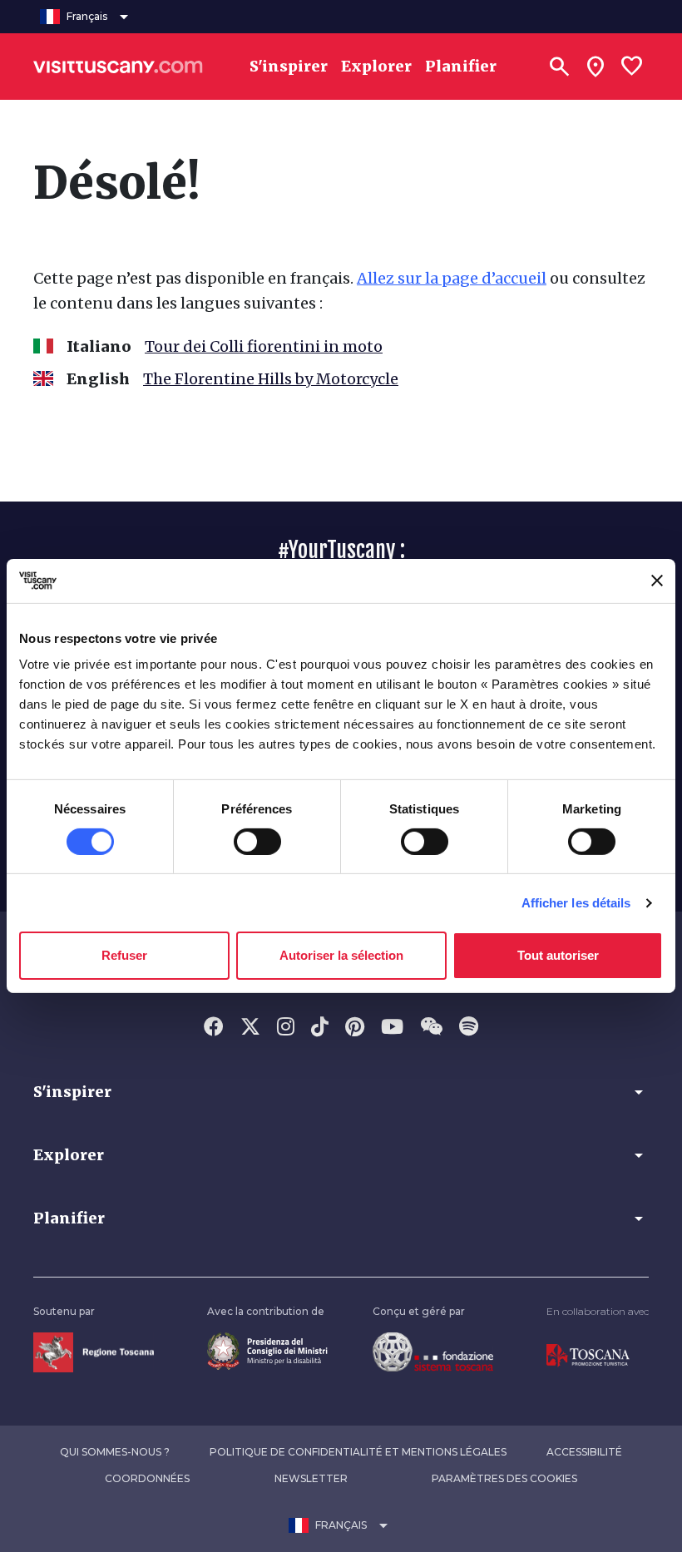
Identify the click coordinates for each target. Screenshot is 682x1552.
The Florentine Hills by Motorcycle (270, 378)
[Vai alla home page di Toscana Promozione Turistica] (588, 1354)
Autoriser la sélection (341, 955)
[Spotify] (468, 1028)
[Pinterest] (354, 1028)
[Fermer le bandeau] (657, 580)
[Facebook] (214, 1028)
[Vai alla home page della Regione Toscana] (93, 1351)
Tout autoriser (558, 955)
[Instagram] (285, 1028)
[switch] (257, 841)
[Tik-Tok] (320, 1028)
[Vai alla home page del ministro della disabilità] (267, 1350)
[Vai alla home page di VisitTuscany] (118, 66)
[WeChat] (431, 1028)
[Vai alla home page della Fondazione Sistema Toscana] (433, 1351)
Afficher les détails (576, 903)
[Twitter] (250, 1028)
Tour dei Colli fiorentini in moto (264, 346)
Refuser (124, 955)
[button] (341, 1092)
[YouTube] (392, 1028)
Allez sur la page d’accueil (451, 278)
